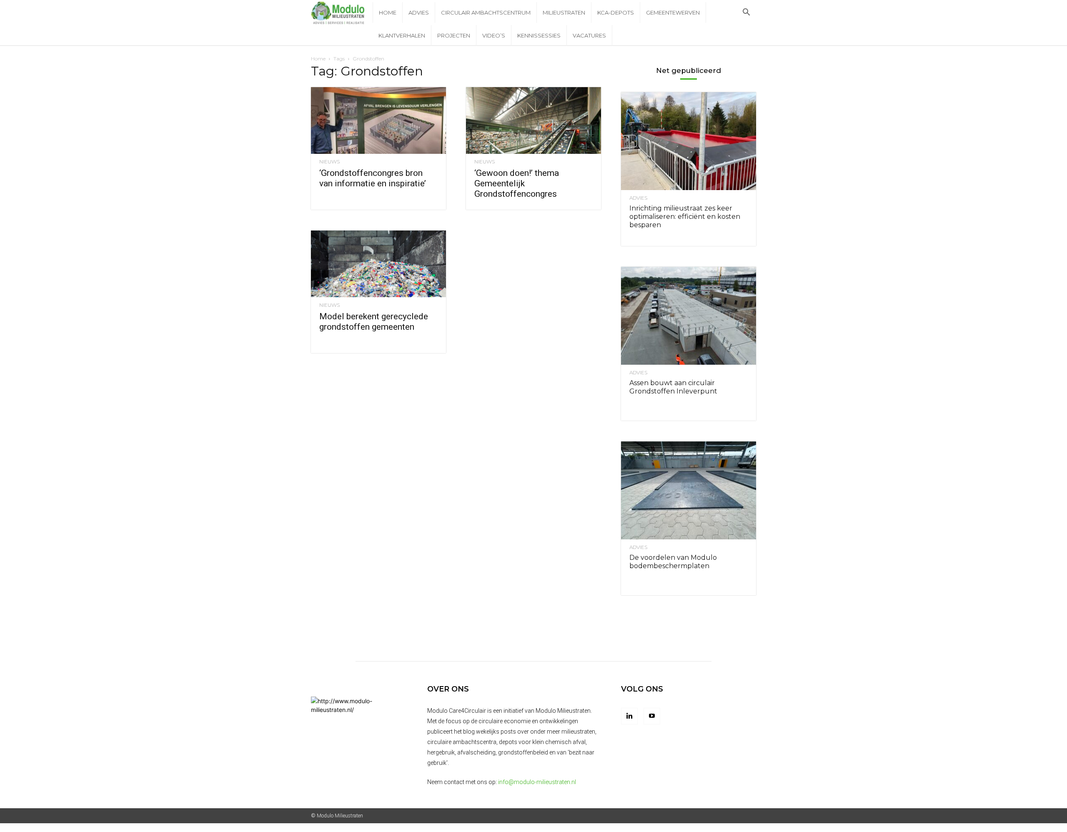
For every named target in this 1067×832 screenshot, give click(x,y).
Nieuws (329, 161)
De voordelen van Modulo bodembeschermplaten (673, 562)
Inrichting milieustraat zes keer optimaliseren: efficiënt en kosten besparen (684, 216)
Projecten (453, 35)
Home (387, 12)
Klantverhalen (401, 35)
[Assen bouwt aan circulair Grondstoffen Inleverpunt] (688, 316)
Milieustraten (564, 12)
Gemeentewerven (673, 12)
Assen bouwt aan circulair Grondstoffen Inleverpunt (673, 387)
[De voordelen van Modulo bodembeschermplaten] (688, 490)
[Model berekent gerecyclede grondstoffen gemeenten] (378, 264)
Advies (418, 12)
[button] (746, 13)
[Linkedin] (629, 716)
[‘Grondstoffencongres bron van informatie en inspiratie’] (378, 120)
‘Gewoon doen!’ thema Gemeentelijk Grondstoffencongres (516, 183)
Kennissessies (539, 35)
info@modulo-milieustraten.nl (537, 782)
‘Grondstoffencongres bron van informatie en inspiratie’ (372, 178)
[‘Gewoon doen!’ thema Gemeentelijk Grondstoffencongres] (533, 120)
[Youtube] (652, 716)
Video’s (493, 35)
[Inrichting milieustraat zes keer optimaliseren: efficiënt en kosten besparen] (688, 141)
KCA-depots (615, 12)
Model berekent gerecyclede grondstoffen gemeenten (373, 321)
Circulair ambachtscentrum (486, 12)
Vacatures (589, 35)
